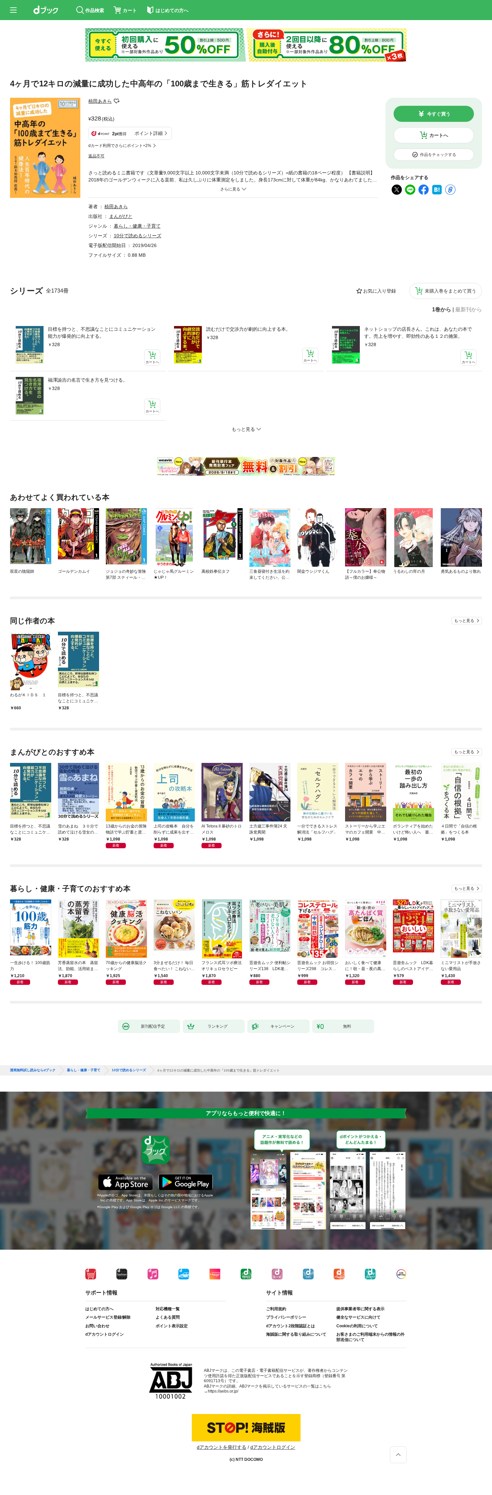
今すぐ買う (438, 113)
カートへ (438, 135)
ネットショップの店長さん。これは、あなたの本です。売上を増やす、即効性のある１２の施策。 (418, 332)
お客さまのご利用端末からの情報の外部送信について (370, 1337)
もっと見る (464, 620)
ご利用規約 (276, 1309)
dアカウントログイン (104, 1334)
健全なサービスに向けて (358, 1317)
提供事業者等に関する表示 (360, 1309)
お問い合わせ (97, 1326)
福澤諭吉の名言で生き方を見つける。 (88, 380)
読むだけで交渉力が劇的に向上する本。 (248, 329)
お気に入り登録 (379, 291)
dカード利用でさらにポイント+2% (119, 145)
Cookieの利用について (357, 1326)
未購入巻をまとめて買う (450, 291)
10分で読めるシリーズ (137, 235)
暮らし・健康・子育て (137, 226)
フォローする (116, 101)
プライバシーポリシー (286, 1317)
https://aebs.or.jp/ (223, 1391)
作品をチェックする (438, 154)
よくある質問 (168, 1317)
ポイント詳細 (149, 133)
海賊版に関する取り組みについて (296, 1334)
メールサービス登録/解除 (108, 1317)
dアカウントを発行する (221, 1447)
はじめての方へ (99, 1309)
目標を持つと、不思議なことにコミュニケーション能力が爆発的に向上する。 (102, 332)
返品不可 (96, 156)
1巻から (441, 309)
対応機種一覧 (168, 1309)
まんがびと (121, 216)
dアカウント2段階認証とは (290, 1326)
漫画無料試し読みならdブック (33, 1070)
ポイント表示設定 (172, 1326)
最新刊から (468, 309)
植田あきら (100, 101)
